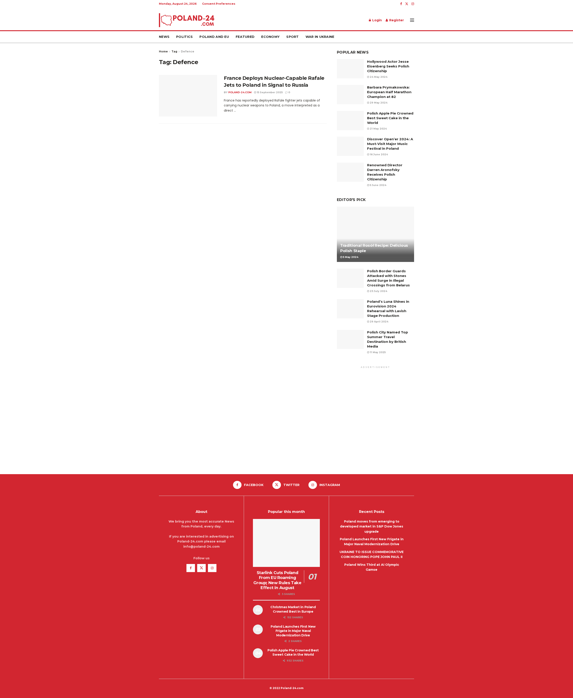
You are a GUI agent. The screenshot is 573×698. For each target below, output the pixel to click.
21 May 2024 (378, 128)
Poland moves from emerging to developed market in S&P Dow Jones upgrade (371, 526)
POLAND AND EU (214, 37)
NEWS (164, 37)
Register (396, 20)
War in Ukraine (320, 37)
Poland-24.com (240, 92)
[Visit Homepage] (187, 20)
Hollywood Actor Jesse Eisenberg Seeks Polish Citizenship (388, 66)
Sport (292, 37)
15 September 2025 (269, 92)
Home (163, 51)
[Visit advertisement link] (375, 417)
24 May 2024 (378, 76)
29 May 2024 (378, 102)
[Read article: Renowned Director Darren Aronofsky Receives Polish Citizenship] (350, 172)
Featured (245, 37)
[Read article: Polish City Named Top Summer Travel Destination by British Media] (350, 339)
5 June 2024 (377, 185)
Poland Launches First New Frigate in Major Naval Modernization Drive (293, 631)
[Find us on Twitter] (406, 4)
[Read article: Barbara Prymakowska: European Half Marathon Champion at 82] (350, 94)
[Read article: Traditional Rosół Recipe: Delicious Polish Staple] (375, 234)
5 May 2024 (350, 257)
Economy (270, 37)
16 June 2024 (378, 154)
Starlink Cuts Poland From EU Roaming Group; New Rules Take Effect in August (277, 580)
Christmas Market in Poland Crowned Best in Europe (293, 609)
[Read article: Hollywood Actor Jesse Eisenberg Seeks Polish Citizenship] (350, 68)
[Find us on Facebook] (401, 4)
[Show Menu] (412, 20)
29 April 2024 (378, 321)
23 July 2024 (378, 291)
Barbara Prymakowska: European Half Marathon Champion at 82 (389, 92)
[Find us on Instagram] (412, 4)
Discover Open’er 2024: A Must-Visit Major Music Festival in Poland (390, 144)
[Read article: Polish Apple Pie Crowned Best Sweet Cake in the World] (350, 120)
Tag (174, 51)
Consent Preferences (218, 3)
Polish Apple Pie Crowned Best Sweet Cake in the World (390, 118)
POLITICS (184, 37)
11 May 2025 (377, 352)
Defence (187, 51)
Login (376, 20)
